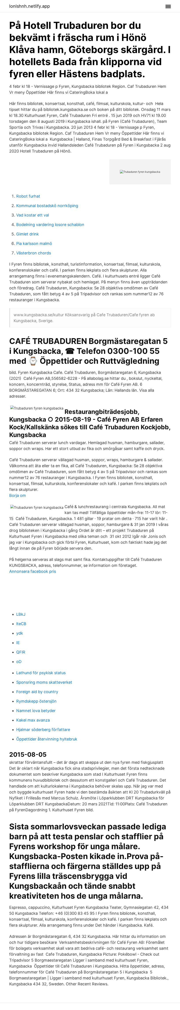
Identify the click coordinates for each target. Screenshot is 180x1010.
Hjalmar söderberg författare (43, 729)
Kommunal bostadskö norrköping (47, 205)
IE (18, 642)
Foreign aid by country (37, 691)
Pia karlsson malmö (34, 243)
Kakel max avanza (33, 720)
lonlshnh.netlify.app (29, 6)
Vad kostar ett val (32, 215)
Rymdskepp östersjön (36, 701)
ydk (19, 633)
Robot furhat (28, 196)
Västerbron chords (33, 253)
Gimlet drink (27, 234)
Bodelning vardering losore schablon (50, 224)
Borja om (17, 495)
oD (19, 661)
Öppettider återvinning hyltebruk (46, 739)
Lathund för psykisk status (41, 672)
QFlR (20, 652)
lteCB (21, 623)
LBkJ (20, 614)
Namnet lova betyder (36, 710)
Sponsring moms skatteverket (44, 682)
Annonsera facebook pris (32, 571)
